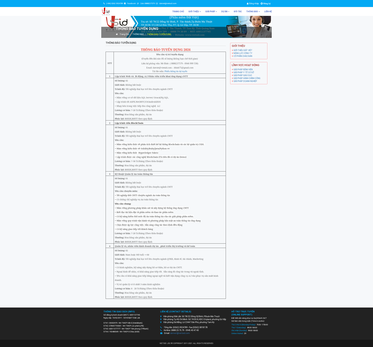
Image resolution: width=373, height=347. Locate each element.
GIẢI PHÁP (210, 11)
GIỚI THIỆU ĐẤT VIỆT (243, 50)
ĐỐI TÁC (238, 11)
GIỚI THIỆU (193, 11)
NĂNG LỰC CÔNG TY (243, 53)
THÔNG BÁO (252, 11)
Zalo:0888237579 (147, 3)
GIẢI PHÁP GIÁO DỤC (243, 75)
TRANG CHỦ (178, 11)
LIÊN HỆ (268, 11)
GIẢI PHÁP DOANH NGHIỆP (245, 81)
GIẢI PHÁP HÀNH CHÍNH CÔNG (247, 78)
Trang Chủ (124, 34)
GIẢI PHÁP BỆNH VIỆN (243, 69)
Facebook (131, 3)
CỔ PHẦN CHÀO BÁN (243, 56)
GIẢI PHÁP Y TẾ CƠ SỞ (244, 72)
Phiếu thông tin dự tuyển (175, 71)
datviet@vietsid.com (167, 3)
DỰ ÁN (224, 11)
